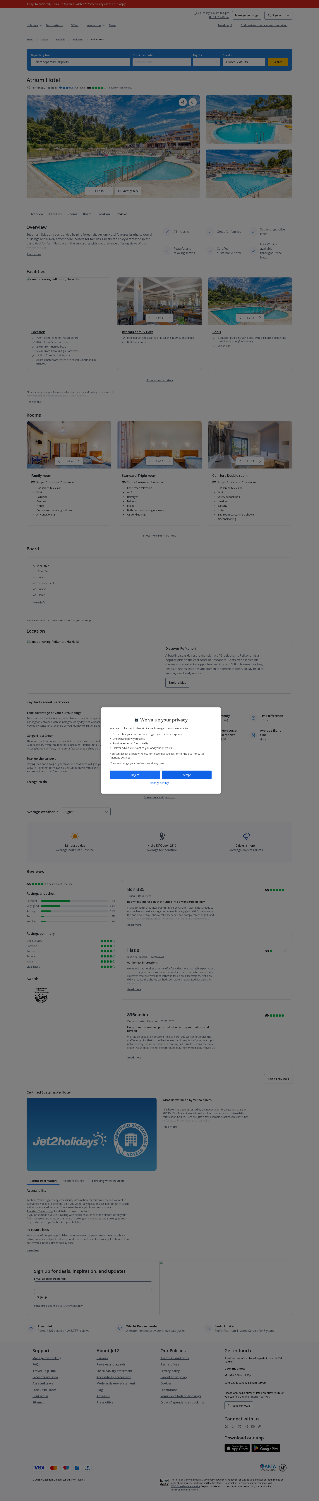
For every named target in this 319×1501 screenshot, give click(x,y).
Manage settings (159, 782)
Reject (135, 775)
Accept (187, 775)
